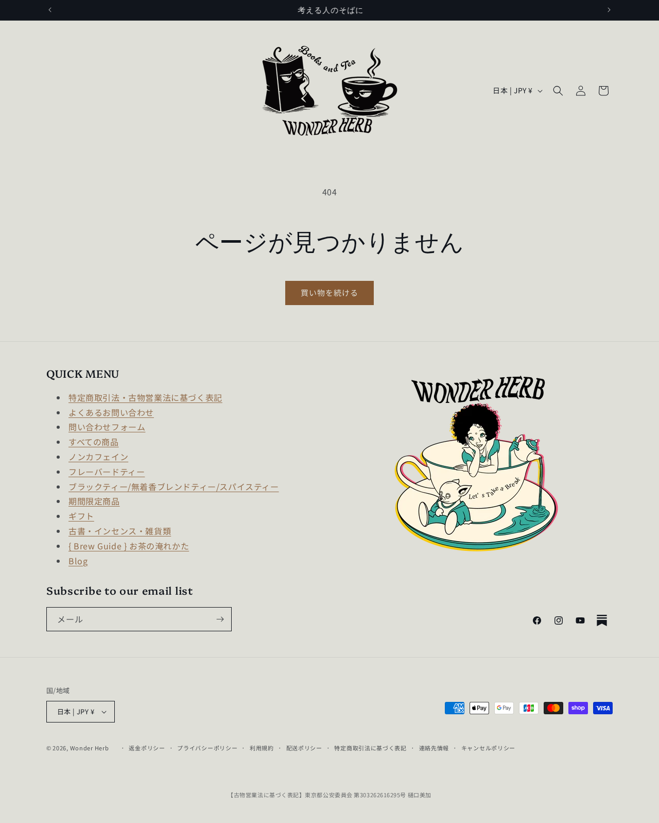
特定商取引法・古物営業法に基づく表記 (145, 397)
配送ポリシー (304, 748)
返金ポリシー (147, 748)
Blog (78, 561)
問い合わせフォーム (106, 427)
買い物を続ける (329, 292)
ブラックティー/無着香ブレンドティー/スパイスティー (173, 486)
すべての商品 (93, 441)
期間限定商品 (94, 501)
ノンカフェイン (98, 456)
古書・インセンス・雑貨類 (119, 531)
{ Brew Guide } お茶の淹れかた (128, 546)
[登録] (220, 619)
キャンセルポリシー (488, 748)
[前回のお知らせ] (50, 10)
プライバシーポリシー (207, 748)
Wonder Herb (89, 748)
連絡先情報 (434, 748)
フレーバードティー (106, 471)
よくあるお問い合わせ (111, 412)
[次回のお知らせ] (609, 10)
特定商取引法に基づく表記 (370, 748)
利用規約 (262, 748)
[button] (558, 90)
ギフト (81, 516)
